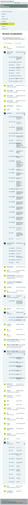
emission (13, 458)
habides (9, 324)
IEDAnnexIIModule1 (11, 339)
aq (7, 47)
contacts (13, 248)
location (12, 64)
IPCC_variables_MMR (13, 320)
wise (8, 486)
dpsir (12, 140)
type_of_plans (13, 81)
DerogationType (13, 362)
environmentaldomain (13, 143)
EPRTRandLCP (11, 275)
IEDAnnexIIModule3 (11, 344)
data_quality (13, 62)
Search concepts (18, 43)
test (8, 438)
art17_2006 (10, 90)
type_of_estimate (13, 78)
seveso (9, 433)
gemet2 (9, 308)
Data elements (5, 18)
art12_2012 (10, 52)
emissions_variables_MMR (13, 317)
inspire (9, 390)
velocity (12, 478)
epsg (12, 151)
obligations (13, 259)
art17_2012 (10, 95)
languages (13, 177)
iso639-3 (12, 169)
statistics (13, 469)
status (12, 262)
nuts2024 (13, 222)
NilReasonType (13, 188)
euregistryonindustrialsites (11, 282)
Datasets (4, 14)
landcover (9, 395)
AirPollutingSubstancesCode (13, 357)
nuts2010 (13, 201)
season (12, 73)
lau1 (8, 400)
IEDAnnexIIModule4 (11, 351)
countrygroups (13, 133)
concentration (13, 454)
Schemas (4, 21)
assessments (13, 116)
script (12, 232)
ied (7, 334)
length (12, 462)
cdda (8, 109)
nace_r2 (12, 181)
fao (8, 290)
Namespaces (4, 28)
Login (17, 3)
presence (13, 70)
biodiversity (10, 105)
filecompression (13, 156)
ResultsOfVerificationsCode (13, 366)
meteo (12, 466)
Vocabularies (5, 23)
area (12, 450)
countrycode (13, 57)
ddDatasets (13, 250)
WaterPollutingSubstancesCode (13, 378)
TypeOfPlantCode (13, 370)
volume (12, 481)
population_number (13, 67)
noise (8, 423)
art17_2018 (10, 100)
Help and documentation (7, 11)
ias (7, 329)
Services (4, 26)
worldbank (10, 491)
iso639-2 (12, 161)
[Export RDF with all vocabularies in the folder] (24, 54)
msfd (8, 418)
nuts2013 (13, 207)
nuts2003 (13, 191)
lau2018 (9, 408)
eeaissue (13, 256)
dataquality (10, 266)
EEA (8, 1)
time (12, 474)
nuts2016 (13, 212)
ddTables (13, 253)
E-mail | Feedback (5, 500)
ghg (8, 312)
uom (8, 442)
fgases (8, 296)
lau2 (8, 404)
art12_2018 (10, 85)
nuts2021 (13, 217)
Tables (3, 16)
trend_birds (13, 75)
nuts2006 (13, 196)
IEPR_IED (9, 384)
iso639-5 (12, 172)
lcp (7, 413)
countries (13, 127)
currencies (13, 135)
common (9, 113)
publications (10, 428)
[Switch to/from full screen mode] (19, 3)
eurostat (9, 287)
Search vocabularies (8, 43)
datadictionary (11, 243)
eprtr (8, 270)
